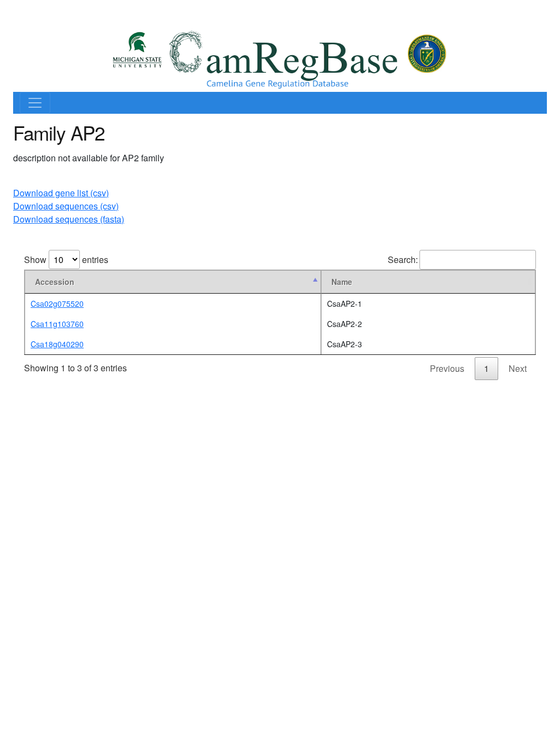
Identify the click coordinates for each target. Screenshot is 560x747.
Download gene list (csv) (61, 192)
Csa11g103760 (57, 323)
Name (341, 281)
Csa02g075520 (57, 303)
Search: (403, 259)
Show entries (66, 259)
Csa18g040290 (57, 344)
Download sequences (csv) (66, 206)
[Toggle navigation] (35, 103)
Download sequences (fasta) (68, 219)
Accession (54, 281)
